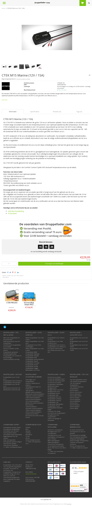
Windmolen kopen (53, 386)
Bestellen (12, 312)
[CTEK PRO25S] (12, 294)
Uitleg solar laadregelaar (77, 439)
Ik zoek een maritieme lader (56, 381)
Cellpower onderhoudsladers (34, 396)
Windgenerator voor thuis (55, 390)
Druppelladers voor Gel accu (56, 345)
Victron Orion (74, 403)
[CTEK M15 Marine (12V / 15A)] (47, 38)
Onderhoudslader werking (11, 359)
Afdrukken (6, 277)
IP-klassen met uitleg (54, 411)
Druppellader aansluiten (10, 352)
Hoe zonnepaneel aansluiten (78, 437)
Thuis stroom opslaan (9, 443)
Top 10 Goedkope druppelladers (75, 384)
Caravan (28, 431)
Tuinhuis (28, 433)
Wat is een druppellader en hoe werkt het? (11, 338)
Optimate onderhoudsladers (34, 408)
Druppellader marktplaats (55, 384)
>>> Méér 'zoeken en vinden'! (79, 448)
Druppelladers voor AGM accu (57, 347)
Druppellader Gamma (54, 400)
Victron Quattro (74, 406)
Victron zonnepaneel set (77, 446)
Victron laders (74, 390)
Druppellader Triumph (32, 363)
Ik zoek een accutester (54, 382)
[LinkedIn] (4, 327)
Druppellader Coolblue (54, 399)
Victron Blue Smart (75, 396)
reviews (69, 504)
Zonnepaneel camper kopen (12, 427)
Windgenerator (52, 388)
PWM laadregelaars (53, 442)
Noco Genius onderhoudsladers (31, 405)
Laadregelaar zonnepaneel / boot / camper (56, 438)
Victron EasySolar (75, 399)
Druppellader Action (54, 393)
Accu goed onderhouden (55, 348)
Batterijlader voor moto (33, 370)
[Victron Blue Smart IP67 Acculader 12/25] (29, 294)
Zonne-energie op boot (33, 440)
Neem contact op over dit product (13, 275)
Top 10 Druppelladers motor (78, 379)
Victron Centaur (74, 397)
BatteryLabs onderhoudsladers (35, 394)
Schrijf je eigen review (23, 79)
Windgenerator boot (54, 391)
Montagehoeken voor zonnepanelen (54, 432)
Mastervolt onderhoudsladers (34, 403)
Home (3, 8)
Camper (28, 427)
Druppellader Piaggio (32, 368)
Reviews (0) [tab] (57, 111)
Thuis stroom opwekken (10, 445)
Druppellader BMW (31, 352)
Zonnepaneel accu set (54, 435)
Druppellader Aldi (53, 395)
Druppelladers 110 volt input (11, 382)
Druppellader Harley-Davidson (35, 359)
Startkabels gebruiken (9, 354)
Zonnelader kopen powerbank (12, 434)
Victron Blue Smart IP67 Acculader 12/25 (29, 305)
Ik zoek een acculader (54, 377)
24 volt (28, 438)
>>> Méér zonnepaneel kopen (12, 447)
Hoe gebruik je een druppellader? (53, 416)
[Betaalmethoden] (50, 465)
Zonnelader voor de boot (11, 431)
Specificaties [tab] (34, 111)
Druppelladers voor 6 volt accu (12, 381)
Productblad (12, 213)
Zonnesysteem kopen (9, 433)
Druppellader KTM (31, 357)
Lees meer (4, 100)
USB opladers (30, 390)
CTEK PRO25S (11, 303)
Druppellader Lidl (53, 402)
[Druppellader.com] (42, 2)
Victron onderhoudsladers (33, 412)
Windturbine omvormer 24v (11, 390)
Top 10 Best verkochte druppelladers (76, 387)
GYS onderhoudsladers (32, 401)
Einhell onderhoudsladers (33, 399)
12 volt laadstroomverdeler (56, 446)
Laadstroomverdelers (32, 414)
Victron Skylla (74, 408)
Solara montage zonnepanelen (79, 440)
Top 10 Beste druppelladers (78, 381)
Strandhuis (29, 434)
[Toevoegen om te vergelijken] (89, 75)
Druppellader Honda (32, 366)
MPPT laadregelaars (54, 440)
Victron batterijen (75, 394)
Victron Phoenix (75, 405)
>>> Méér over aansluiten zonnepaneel (55, 452)
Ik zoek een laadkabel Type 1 (56, 379)
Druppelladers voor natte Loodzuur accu (55, 342)
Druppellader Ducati (32, 365)
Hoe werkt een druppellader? (56, 413)
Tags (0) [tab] (79, 111)
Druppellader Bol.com (54, 397)
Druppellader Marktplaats (55, 404)
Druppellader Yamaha (32, 356)
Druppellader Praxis (54, 406)
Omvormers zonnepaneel (55, 444)
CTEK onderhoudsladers (33, 397)
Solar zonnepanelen (9, 440)
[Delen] (8, 272)
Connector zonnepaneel (55, 430)
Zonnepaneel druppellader (11, 429)
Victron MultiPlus (75, 401)
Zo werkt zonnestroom (77, 430)
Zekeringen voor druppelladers (31, 380)
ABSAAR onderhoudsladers (34, 392)
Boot (27, 429)
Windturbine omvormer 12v (11, 388)
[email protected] (31, 474)
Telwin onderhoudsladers (33, 410)
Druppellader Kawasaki (32, 354)
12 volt (28, 436)
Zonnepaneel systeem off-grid (12, 442)
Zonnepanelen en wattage (78, 435)
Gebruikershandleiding (16, 211)
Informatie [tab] (12, 111)
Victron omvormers (76, 392)
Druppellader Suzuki (32, 361)
